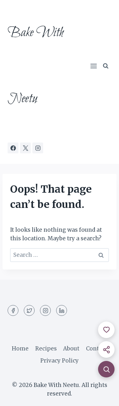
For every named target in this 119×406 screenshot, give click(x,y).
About (71, 348)
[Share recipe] (106, 349)
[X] (25, 148)
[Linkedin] (61, 310)
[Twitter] (29, 310)
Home (20, 348)
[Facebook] (13, 148)
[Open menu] (93, 66)
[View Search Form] (105, 66)
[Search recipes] (106, 369)
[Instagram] (37, 148)
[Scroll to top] (102, 396)
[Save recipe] (106, 330)
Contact (96, 348)
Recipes (46, 348)
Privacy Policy (59, 360)
